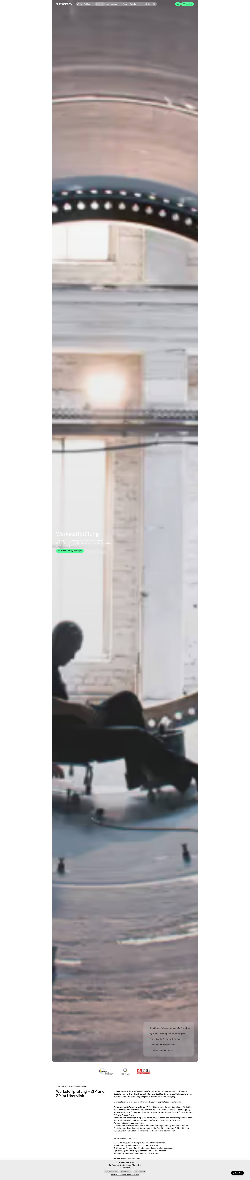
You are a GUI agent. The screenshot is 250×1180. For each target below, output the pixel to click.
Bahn (98, 4)
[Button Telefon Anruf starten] (178, 4)
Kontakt (133, 4)
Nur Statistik (125, 1172)
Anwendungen (111, 4)
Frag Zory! (238, 1173)
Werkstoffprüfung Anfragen (70, 551)
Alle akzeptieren (111, 1172)
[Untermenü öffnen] (92, 4)
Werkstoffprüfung (83, 4)
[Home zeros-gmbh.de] (64, 4)
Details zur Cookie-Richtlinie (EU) (125, 1175)
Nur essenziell (140, 1172)
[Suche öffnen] (154, 4)
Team (125, 4)
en (148, 4)
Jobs (140, 4)
